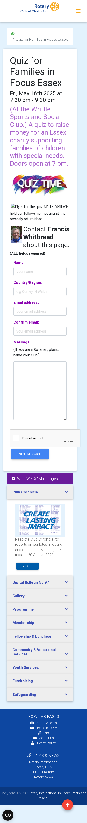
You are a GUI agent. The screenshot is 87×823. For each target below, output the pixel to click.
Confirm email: (26, 322)
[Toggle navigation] (78, 11)
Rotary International (43, 762)
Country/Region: (27, 282)
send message (30, 454)
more (27, 566)
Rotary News (43, 777)
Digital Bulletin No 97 (31, 582)
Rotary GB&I (44, 767)
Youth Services (26, 667)
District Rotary (43, 772)
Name (18, 262)
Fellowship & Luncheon (32, 636)
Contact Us (45, 738)
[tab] (40, 492)
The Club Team (46, 728)
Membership (23, 622)
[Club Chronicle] (40, 520)
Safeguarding (24, 694)
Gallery (19, 596)
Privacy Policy (45, 743)
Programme (23, 609)
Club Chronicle (25, 492)
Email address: (26, 302)
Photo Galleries (45, 723)
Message (21, 342)
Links (45, 733)
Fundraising (23, 681)
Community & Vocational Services (34, 651)
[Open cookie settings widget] (7, 815)
